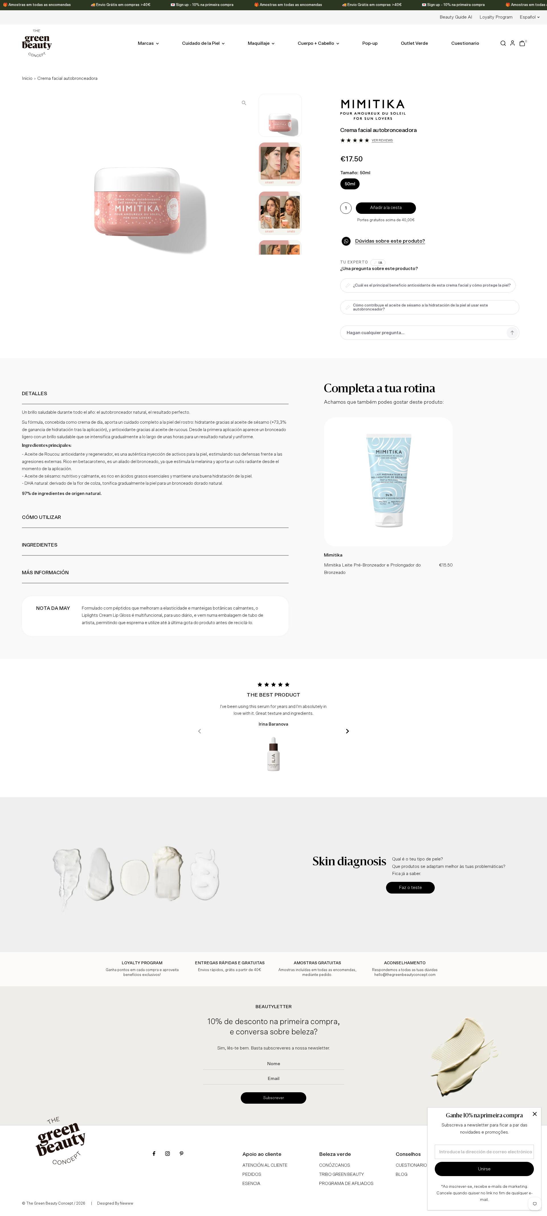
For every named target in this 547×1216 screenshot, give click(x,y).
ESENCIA (251, 1184)
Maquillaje (259, 43)
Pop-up (369, 43)
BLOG (401, 1174)
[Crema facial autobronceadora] (388, 545)
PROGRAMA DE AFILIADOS (346, 1184)
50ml (350, 184)
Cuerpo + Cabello (316, 43)
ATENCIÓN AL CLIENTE (264, 1165)
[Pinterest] (181, 1154)
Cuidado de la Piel (201, 43)
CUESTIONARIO (411, 1165)
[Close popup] (535, 1114)
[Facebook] (154, 1154)
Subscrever (273, 1098)
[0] (522, 43)
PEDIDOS (251, 1174)
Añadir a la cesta (386, 208)
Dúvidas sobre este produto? (390, 241)
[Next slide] (347, 731)
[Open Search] (503, 43)
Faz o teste (410, 887)
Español (528, 17)
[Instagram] (167, 1154)
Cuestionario (465, 43)
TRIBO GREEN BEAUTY (341, 1174)
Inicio (27, 78)
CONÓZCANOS (334, 1165)
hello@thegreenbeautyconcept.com (405, 975)
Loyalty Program (496, 17)
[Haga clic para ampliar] (244, 102)
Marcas (146, 43)
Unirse (484, 1169)
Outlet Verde (414, 43)
